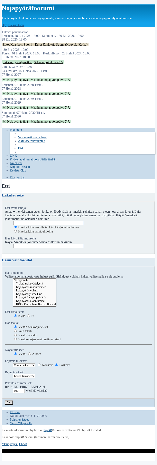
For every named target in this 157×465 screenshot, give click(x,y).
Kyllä (21, 316)
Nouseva (47, 365)
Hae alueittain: (14, 272)
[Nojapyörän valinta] (34, 290)
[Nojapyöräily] (34, 280)
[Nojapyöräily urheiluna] (34, 294)
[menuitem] (32, 137)
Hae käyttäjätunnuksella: (21, 238)
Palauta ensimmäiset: (18, 383)
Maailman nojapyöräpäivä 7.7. (50, 79)
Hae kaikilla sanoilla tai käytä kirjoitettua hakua (48, 227)
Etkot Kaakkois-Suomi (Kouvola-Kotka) (61, 44)
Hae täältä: (12, 323)
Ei (32, 316)
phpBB (47, 430)
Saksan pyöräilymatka (17, 62)
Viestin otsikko (27, 335)
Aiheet (36, 354)
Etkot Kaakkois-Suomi (18, 44)
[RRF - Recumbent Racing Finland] (34, 304)
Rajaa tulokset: (14, 372)
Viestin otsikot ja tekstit (32, 327)
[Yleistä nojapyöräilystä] (34, 284)
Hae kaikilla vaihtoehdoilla (35, 231)
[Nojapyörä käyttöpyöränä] (34, 297)
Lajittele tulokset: (16, 361)
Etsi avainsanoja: (16, 208)
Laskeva (64, 365)
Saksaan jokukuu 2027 (48, 62)
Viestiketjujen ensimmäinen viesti (39, 339)
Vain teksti (24, 331)
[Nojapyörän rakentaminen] (34, 287)
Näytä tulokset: (14, 350)
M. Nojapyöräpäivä (16, 79)
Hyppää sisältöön (13, 25)
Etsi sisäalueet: (14, 312)
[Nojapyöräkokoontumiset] (34, 301)
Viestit (21, 354)
